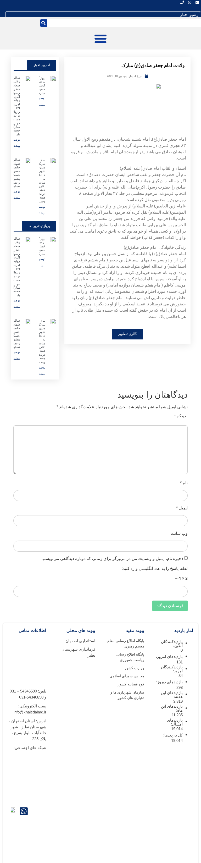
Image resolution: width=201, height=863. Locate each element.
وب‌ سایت (179, 533)
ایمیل (182, 508)
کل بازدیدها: (172, 735)
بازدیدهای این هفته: (172, 695)
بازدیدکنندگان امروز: (172, 669)
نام (184, 483)
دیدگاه (180, 416)
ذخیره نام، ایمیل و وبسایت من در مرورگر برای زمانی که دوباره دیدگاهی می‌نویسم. (112, 559)
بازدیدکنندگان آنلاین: (172, 643)
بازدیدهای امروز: (169, 656)
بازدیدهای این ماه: (172, 708)
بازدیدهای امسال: (175, 722)
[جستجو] (43, 23)
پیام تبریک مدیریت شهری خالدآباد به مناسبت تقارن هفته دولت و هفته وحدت (40, 180)
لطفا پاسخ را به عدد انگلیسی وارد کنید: (155, 569)
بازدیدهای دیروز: (169, 682)
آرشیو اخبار (189, 14)
